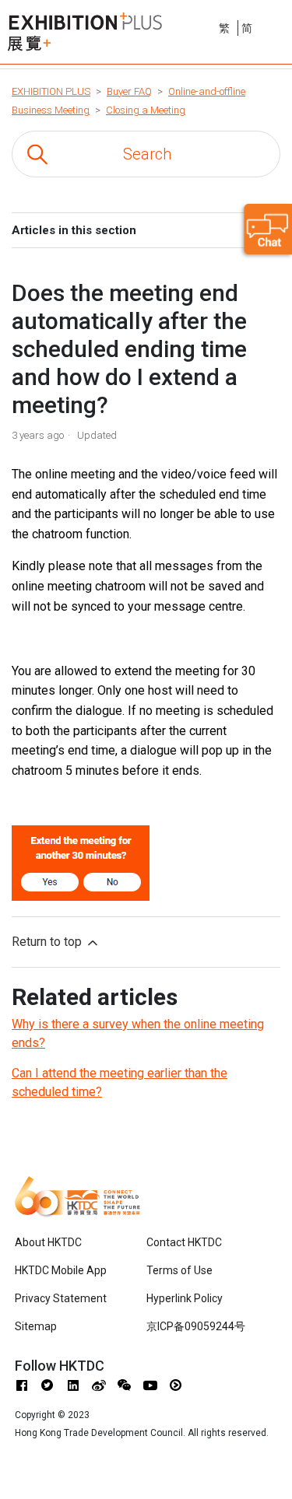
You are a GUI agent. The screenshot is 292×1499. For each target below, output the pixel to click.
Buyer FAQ (129, 91)
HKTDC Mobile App (61, 1270)
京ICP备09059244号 (195, 1326)
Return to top (48, 941)
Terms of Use (179, 1270)
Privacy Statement (61, 1298)
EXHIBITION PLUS (51, 91)
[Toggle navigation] (282, 26)
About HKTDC (48, 1242)
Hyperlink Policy (184, 1298)
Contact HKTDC (184, 1242)
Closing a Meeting (145, 110)
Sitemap (36, 1326)
